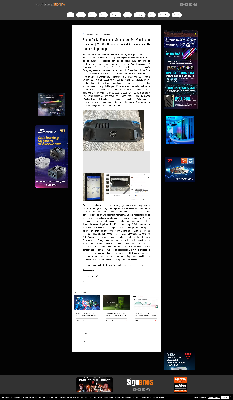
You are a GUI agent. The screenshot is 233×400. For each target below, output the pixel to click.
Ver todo (156, 292)
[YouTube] (190, 4)
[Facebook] (182, 4)
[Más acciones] (149, 34)
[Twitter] (186, 4)
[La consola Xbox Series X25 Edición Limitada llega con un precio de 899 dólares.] (116, 302)
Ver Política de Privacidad (156, 397)
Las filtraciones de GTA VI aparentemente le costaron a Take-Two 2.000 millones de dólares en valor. (146, 314)
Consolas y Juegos (88, 270)
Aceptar (225, 397)
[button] (127, 15)
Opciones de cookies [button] (200, 397)
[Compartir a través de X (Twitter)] (88, 276)
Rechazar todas (213, 397)
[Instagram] (195, 4)
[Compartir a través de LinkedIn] (92, 276)
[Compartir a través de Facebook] (84, 276)
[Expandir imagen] (113, 130)
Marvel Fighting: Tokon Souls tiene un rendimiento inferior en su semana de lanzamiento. (86, 314)
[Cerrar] (231, 397)
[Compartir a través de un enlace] (97, 276)
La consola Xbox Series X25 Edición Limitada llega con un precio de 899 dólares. (116, 314)
